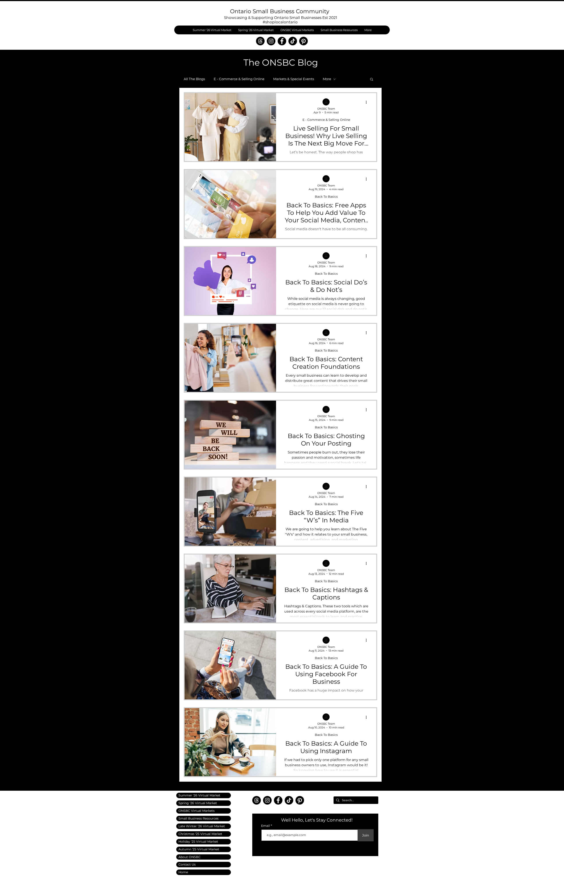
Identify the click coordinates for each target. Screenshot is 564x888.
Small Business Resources (198, 818)
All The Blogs (194, 79)
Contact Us (187, 864)
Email (266, 825)
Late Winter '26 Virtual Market (201, 826)
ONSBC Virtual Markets (196, 811)
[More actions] (367, 102)
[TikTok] (292, 41)
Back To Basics (326, 197)
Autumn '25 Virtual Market (198, 849)
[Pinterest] (303, 41)
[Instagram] (271, 41)
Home (183, 872)
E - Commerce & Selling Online (239, 79)
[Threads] (260, 41)
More (327, 79)
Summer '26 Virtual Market (199, 795)
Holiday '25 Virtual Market (198, 842)
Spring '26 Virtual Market (197, 803)
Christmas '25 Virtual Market (200, 834)
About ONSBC (189, 857)
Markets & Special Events (293, 79)
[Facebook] (282, 41)
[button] (371, 79)
